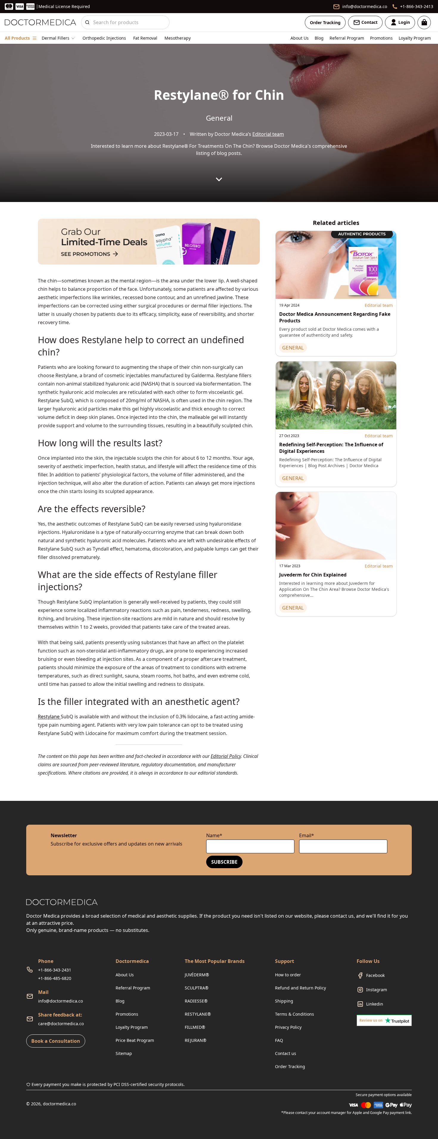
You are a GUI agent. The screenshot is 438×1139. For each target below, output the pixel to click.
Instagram (376, 989)
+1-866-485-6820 (54, 978)
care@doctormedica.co (61, 1023)
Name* (214, 835)
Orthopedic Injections (104, 38)
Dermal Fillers (55, 38)
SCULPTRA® (197, 988)
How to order (288, 975)
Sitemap (124, 1053)
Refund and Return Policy (300, 988)
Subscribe (224, 862)
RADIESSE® (196, 1001)
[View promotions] (149, 242)
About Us (300, 38)
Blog (319, 38)
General (219, 118)
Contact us (285, 1053)
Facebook (375, 975)
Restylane (49, 716)
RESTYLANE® (198, 1014)
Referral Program (347, 38)
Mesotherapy (177, 38)
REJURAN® (195, 1040)
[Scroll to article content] (219, 179)
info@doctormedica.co (60, 1001)
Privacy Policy (288, 1027)
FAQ (279, 1040)
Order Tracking (325, 22)
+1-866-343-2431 (54, 970)
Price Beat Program (135, 1040)
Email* (306, 835)
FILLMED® (195, 1027)
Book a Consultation (55, 1041)
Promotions (381, 38)
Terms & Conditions (294, 1014)
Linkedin (374, 1004)
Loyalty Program (415, 38)
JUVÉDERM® (197, 975)
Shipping (284, 1001)
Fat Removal (145, 38)
